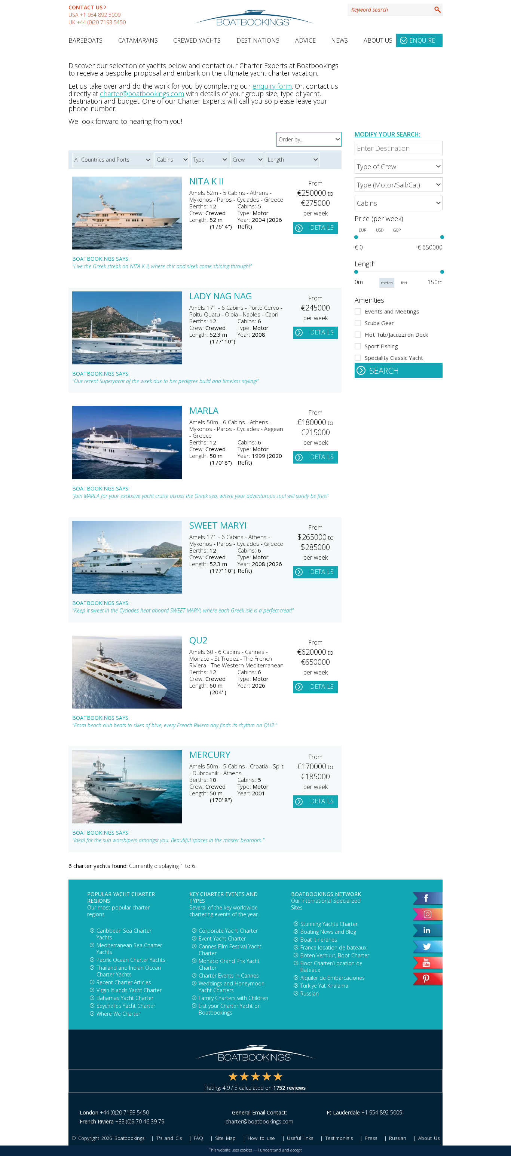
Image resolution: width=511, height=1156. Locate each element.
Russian (309, 993)
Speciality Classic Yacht (394, 357)
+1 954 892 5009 (100, 14)
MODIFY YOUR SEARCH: (387, 134)
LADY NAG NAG (220, 296)
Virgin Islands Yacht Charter (129, 990)
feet (404, 282)
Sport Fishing (381, 346)
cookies (246, 1150)
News (339, 40)
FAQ (198, 1138)
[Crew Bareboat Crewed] (248, 158)
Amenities (369, 300)
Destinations (257, 40)
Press (371, 1138)
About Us (378, 40)
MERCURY (209, 755)
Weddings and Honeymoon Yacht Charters (231, 987)
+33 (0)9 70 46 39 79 (139, 1121)
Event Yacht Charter (222, 938)
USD (379, 230)
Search (438, 10)
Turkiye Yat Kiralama (324, 985)
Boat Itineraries (318, 939)
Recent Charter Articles (124, 982)
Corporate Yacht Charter (228, 930)
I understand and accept (280, 1150)
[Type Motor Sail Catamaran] (210, 158)
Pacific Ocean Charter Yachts (131, 959)
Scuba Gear (379, 323)
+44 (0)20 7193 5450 (101, 22)
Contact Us (85, 7)
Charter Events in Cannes (229, 975)
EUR (362, 230)
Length (365, 263)
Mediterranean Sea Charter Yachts (129, 948)
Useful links (300, 1138)
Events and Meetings (392, 311)
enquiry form (272, 86)
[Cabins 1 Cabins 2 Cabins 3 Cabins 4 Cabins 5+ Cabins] (399, 203)
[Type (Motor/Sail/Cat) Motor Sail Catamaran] (399, 184)
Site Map (225, 1138)
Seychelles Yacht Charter (126, 1005)
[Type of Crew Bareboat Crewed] (399, 166)
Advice (305, 40)
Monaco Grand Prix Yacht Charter (229, 964)
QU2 (198, 641)
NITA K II (206, 182)
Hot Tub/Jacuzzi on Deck (396, 334)
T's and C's (169, 1138)
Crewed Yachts (197, 40)
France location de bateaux (333, 947)
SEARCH (384, 370)
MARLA (203, 411)
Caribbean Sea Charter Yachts (124, 934)
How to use (261, 1138)
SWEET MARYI (218, 526)
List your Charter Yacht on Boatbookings (230, 1009)
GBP (397, 230)
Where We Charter (118, 1013)
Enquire (422, 40)
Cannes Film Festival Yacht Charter (230, 950)
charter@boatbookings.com (142, 93)
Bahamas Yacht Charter (125, 997)
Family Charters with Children (233, 997)
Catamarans (138, 40)
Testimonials (339, 1138)
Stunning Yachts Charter (329, 923)
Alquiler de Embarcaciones (332, 977)
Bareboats (85, 40)
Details (322, 227)
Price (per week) (379, 218)
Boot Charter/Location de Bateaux (331, 966)
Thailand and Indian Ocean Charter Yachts (129, 971)
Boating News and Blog (328, 931)
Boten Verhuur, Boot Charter (334, 955)
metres (387, 282)
